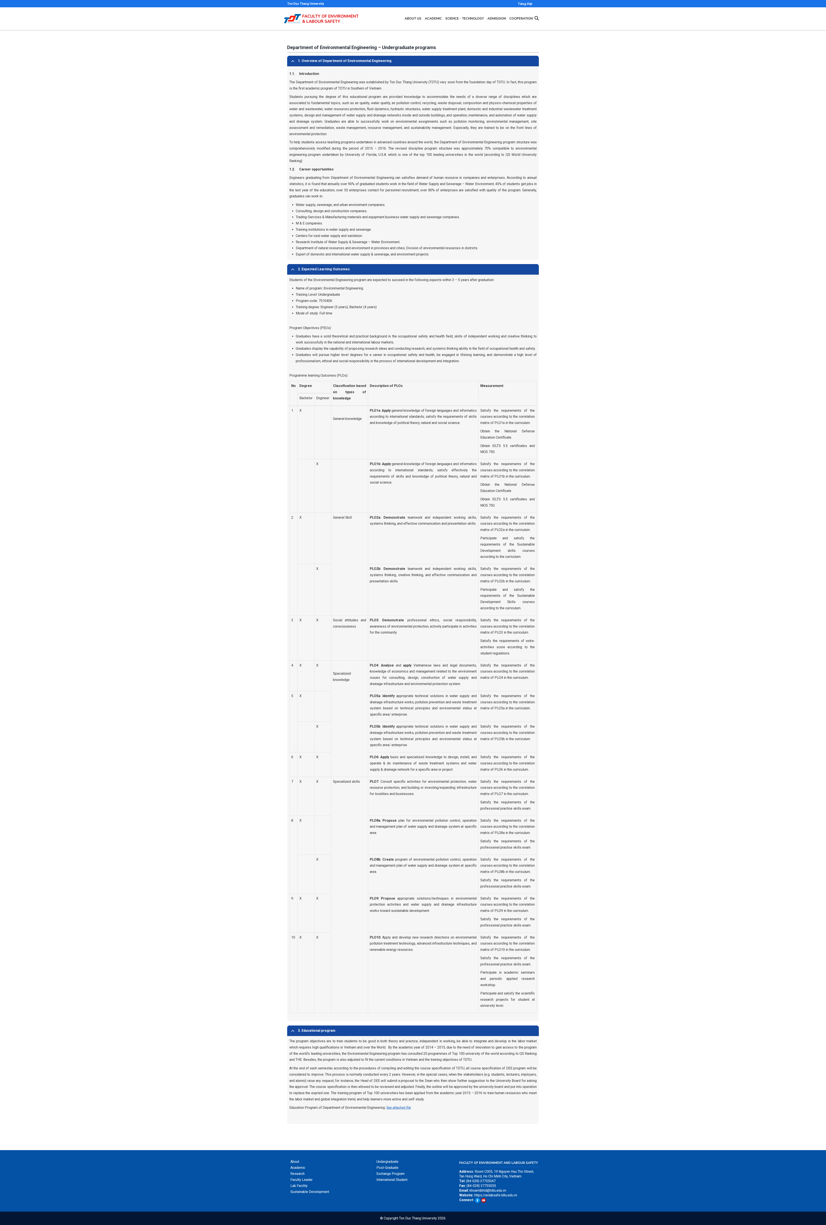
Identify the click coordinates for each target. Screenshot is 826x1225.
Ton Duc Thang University (305, 3)
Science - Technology (464, 18)
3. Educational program (316, 1031)
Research (297, 1174)
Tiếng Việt (525, 4)
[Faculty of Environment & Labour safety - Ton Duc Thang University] (292, 16)
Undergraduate (387, 1162)
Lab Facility (299, 1186)
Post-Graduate (387, 1168)
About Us (413, 18)
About (294, 1162)
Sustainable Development (309, 1192)
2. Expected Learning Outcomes (324, 269)
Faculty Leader (301, 1180)
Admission (496, 18)
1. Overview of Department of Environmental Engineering (344, 61)
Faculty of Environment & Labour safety (330, 19)
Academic (433, 18)
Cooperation (521, 18)
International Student (391, 1180)
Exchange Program (390, 1174)
